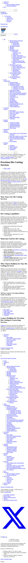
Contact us (15, 203)
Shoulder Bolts (13, 101)
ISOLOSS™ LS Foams (15, 91)
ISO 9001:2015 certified (7, 301)
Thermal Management (15, 125)
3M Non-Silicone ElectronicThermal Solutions (16, 41)
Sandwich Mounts (14, 105)
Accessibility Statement (9, 494)
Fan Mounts (12, 99)
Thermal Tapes (16, 44)
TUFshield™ (13, 95)
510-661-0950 (4, 13)
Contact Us (6, 1)
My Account (7, 16)
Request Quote (9, 348)
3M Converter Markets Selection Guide (16, 468)
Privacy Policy (7, 483)
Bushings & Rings (14, 102)
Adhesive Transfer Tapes (18, 60)
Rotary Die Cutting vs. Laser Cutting (18, 136)
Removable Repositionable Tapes (17, 387)
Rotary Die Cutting (14, 113)
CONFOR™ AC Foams (18, 87)
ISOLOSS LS (16, 249)
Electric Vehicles (13, 146)
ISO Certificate (13, 141)
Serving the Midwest (11, 5)
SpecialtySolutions (6, 120)
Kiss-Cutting (13, 110)
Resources (6, 132)
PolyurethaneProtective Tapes (16, 71)
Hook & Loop (16, 74)
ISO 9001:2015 (4, 26)
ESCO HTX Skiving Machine (17, 112)
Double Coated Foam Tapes (19, 56)
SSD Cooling (13, 128)
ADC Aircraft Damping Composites (18, 93)
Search (16, 34)
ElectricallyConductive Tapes (17, 52)
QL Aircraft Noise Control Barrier (18, 94)
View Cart (9, 20)
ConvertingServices (6, 108)
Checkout (9, 21)
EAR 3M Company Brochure (17, 137)
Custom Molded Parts (15, 106)
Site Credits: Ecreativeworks (10, 500)
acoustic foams (23, 249)
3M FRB (12, 48)
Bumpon (15, 78)
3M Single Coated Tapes (15, 65)
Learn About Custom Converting (8, 358)
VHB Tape (15, 54)
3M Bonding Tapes (14, 50)
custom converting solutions (14, 181)
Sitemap (5, 484)
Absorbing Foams (14, 82)
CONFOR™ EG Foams (18, 89)
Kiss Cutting (6, 309)
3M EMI (12, 47)
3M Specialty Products (15, 77)
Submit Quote (10, 18)
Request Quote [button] (4, 24)
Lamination (12, 118)
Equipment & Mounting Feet (16, 103)
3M (4, 39)
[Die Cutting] (7, 168)
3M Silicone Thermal (15, 46)
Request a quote (10, 328)
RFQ (5, 363)
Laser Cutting (13, 114)
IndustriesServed (6, 143)
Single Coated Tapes (17, 66)
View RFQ (9, 17)
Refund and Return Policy (10, 497)
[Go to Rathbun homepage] (3, 32)
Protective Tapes (16, 69)
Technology (12, 149)
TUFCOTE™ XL (14, 97)
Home (2, 157)
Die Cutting (12, 116)
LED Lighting (13, 148)
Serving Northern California (13, 4)
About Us (6, 3)
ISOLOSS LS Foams (15, 126)
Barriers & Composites (15, 83)
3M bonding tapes (19, 255)
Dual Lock (15, 75)
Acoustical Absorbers (15, 124)
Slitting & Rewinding (15, 117)
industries (19, 271)
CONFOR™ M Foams (18, 86)
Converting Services (9, 157)
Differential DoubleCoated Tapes (17, 59)
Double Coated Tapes (18, 55)
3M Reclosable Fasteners (15, 73)
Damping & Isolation (14, 90)
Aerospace (12, 145)
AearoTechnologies (7, 80)
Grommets (12, 98)
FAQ (5, 7)
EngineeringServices (6, 130)
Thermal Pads (16, 43)
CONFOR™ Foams (14, 85)
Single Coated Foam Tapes (19, 67)
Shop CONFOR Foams (6, 559)
